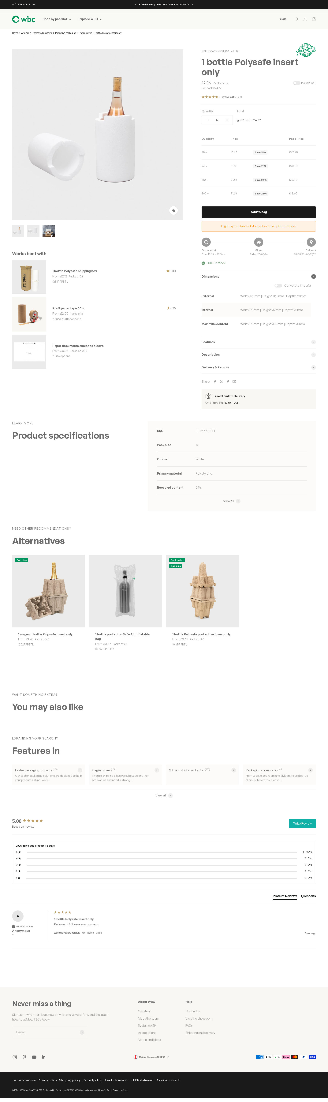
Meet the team (148, 1018)
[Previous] (135, 4)
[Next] (192, 4)
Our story (144, 1011)
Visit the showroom (199, 1018)
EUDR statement (143, 1080)
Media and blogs (149, 1040)
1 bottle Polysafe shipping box (74, 271)
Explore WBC (88, 19)
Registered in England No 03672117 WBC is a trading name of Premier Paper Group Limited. (85, 1090)
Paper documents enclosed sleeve (78, 346)
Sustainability (147, 1025)
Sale (283, 19)
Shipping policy (69, 1080)
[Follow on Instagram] (14, 1057)
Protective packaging (65, 33)
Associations (147, 1033)
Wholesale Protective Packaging (37, 33)
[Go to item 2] (33, 231)
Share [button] (99, 932)
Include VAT (308, 83)
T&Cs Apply (42, 1019)
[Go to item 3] (49, 231)
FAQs (189, 1025)
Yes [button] (83, 932)
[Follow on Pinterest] (24, 1057)
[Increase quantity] (227, 120)
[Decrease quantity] (207, 120)
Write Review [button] (302, 823)
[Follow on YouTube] (34, 1057)
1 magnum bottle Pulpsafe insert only (45, 634)
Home (15, 33)
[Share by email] (234, 381)
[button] (259, 97)
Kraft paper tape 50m (68, 308)
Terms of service (24, 1080)
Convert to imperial (297, 285)
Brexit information (116, 1080)
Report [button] (90, 932)
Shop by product (55, 19)
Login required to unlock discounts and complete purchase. (258, 226)
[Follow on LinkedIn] (43, 1057)
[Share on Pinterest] (228, 381)
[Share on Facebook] (215, 381)
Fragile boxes (85, 33)
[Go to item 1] (18, 231)
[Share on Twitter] (221, 381)
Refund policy (92, 1080)
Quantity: (208, 111)
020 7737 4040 (26, 4)
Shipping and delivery (200, 1033)
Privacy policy (47, 1080)
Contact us (193, 1011)
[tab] (285, 897)
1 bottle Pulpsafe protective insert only (201, 634)
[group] (32, 821)
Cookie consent (168, 1080)
